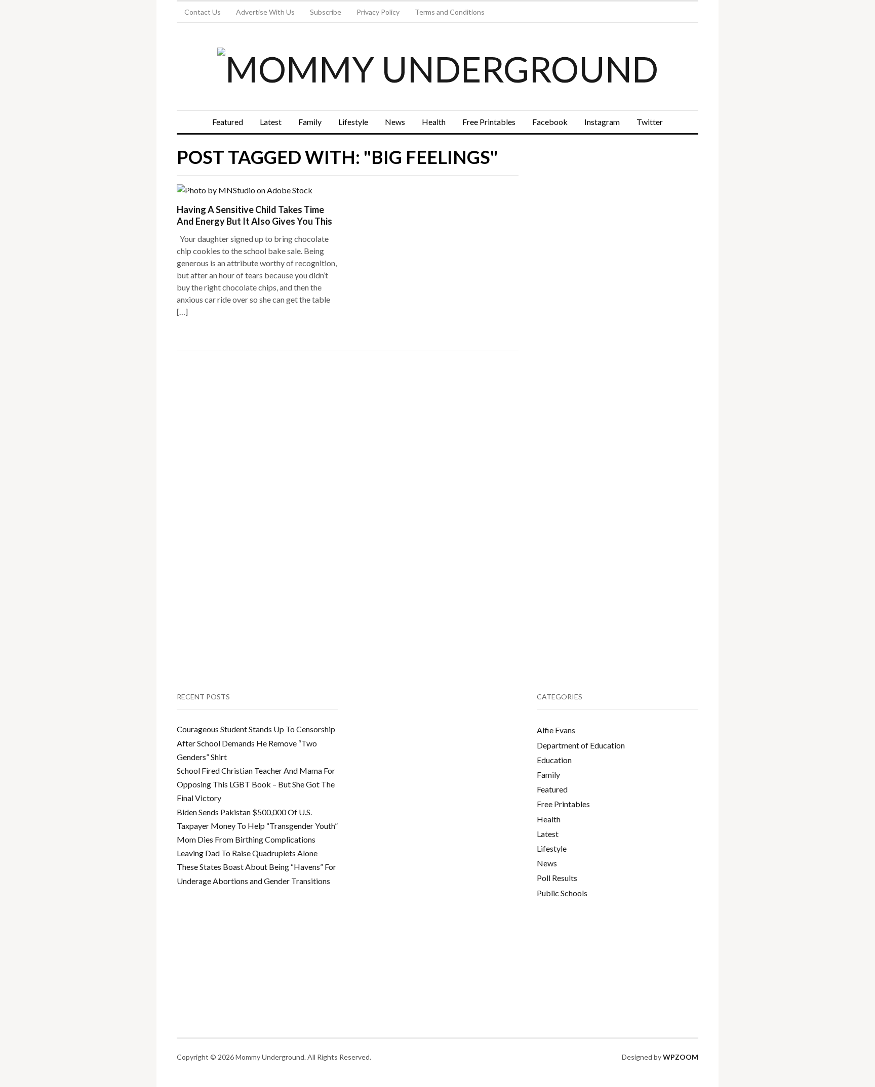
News (395, 122)
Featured (227, 122)
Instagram (602, 122)
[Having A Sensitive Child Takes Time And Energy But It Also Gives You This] (244, 189)
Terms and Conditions (450, 12)
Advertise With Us (265, 12)
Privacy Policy (378, 12)
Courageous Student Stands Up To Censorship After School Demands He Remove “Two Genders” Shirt (256, 742)
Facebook (550, 122)
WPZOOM (680, 1057)
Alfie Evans (556, 730)
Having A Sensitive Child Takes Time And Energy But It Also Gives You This (254, 215)
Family (310, 122)
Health (434, 122)
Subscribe (325, 12)
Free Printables (488, 122)
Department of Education (581, 745)
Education (554, 760)
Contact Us (202, 12)
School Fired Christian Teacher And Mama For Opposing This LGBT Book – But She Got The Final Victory (256, 784)
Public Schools (562, 893)
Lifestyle (353, 122)
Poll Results (557, 878)
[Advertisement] (613, 246)
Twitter (650, 122)
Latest (271, 122)
